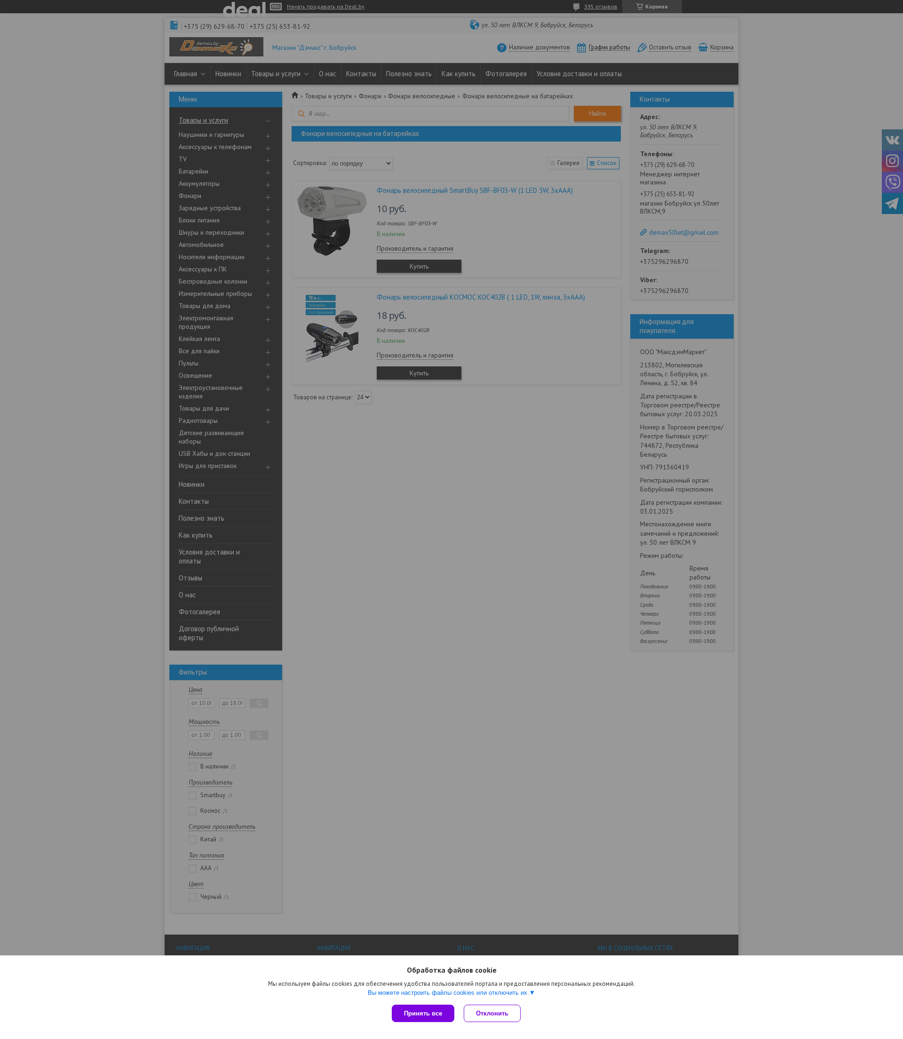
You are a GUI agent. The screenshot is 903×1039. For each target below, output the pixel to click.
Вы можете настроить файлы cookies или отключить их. (448, 992)
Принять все (423, 1013)
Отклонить (492, 1013)
